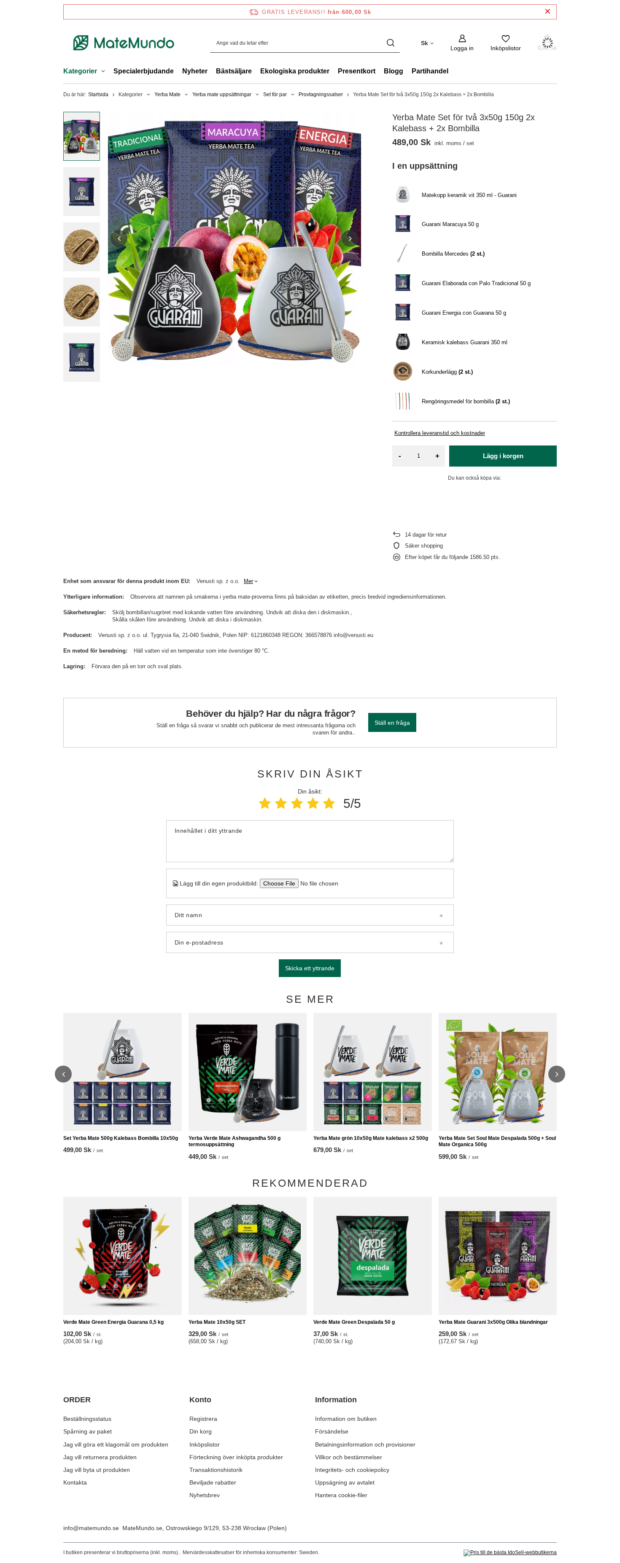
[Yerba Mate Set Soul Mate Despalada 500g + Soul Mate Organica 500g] (498, 1072)
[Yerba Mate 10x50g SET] (248, 1256)
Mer (248, 581)
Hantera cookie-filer (341, 1495)
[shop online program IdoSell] (510, 1553)
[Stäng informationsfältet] (547, 11)
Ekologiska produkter (294, 71)
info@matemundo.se (91, 1528)
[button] (119, 238)
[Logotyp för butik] (124, 43)
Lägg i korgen (503, 455)
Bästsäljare (234, 71)
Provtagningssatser (321, 94)
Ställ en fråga (392, 722)
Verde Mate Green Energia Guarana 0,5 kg (113, 1322)
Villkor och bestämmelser (348, 1457)
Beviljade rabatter (212, 1482)
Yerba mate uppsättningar (221, 94)
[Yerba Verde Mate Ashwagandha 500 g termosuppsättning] (248, 1072)
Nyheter (195, 71)
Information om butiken (346, 1418)
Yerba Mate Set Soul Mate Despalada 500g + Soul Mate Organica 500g (497, 1141)
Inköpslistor (204, 1444)
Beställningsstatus (87, 1418)
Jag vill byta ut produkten (96, 1469)
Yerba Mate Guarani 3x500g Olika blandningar (493, 1322)
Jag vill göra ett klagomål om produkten (115, 1444)
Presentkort (356, 71)
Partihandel (430, 71)
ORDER (77, 1400)
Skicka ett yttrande (309, 968)
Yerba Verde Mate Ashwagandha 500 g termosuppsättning (234, 1141)
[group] (234, 238)
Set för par (275, 94)
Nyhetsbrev (204, 1495)
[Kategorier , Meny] (105, 72)
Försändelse (331, 1431)
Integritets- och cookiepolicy (352, 1469)
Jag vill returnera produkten (100, 1457)
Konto (200, 1400)
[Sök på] (390, 42)
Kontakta (75, 1482)
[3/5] (297, 803)
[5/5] (329, 803)
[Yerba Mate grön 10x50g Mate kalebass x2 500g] (372, 1072)
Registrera (203, 1418)
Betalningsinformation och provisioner (365, 1444)
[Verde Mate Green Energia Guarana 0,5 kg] (122, 1256)
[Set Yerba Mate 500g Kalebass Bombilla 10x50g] (122, 1072)
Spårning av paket (87, 1431)
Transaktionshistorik (216, 1469)
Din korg (200, 1431)
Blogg (393, 71)
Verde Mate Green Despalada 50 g (354, 1322)
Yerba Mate (167, 94)
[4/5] (313, 803)
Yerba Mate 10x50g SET (217, 1322)
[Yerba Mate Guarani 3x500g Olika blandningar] (498, 1256)
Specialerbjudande (143, 71)
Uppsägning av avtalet (345, 1482)
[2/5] (281, 803)
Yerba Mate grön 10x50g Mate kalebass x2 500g (370, 1138)
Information (336, 1400)
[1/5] (265, 803)
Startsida (98, 94)
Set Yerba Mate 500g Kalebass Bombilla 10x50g (120, 1138)
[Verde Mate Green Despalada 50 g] (372, 1256)
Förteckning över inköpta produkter (236, 1457)
